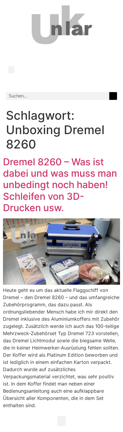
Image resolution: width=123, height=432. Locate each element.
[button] (11, 69)
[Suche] (113, 96)
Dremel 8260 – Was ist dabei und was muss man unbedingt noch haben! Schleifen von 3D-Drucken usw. (60, 185)
